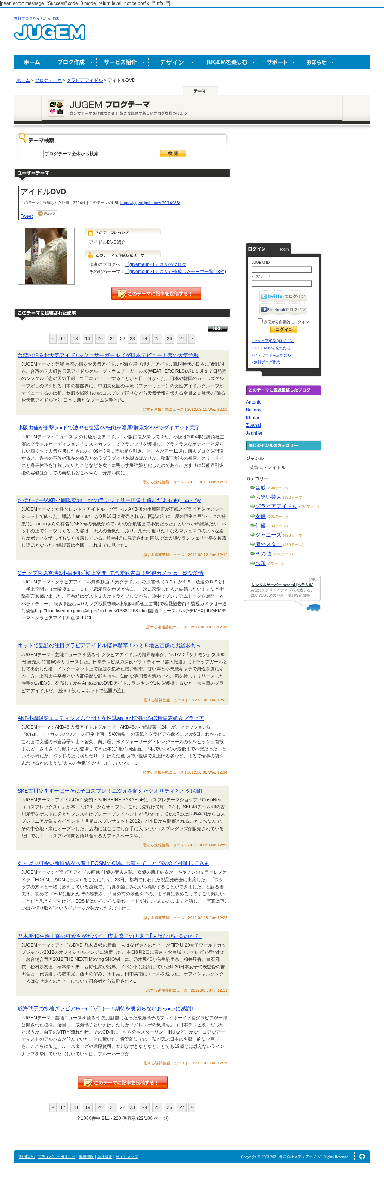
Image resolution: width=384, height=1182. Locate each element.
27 (181, 338)
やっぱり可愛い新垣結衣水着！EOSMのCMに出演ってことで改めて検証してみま (113, 863)
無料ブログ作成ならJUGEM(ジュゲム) (50, 37)
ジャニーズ (268, 535)
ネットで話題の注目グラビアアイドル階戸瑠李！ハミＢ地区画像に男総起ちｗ (109, 645)
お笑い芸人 (268, 497)
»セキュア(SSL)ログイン (273, 341)
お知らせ (318, 62)
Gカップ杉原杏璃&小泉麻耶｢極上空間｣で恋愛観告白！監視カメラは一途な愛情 (111, 573)
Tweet (27, 216)
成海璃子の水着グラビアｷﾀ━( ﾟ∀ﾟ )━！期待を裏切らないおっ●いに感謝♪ (106, 1008)
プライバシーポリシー (56, 1157)
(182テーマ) (293, 497)
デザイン (173, 62)
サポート (279, 62)
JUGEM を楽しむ (228, 62)
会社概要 (104, 1157)
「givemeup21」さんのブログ (155, 264)
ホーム (32, 62)
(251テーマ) (277, 516)
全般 (260, 487)
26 (169, 338)
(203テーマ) (277, 526)
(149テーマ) (283, 554)
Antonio (254, 402)
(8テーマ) (275, 564)
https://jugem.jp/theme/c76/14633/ (150, 203)
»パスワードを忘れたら (271, 355)
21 (112, 338)
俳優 (260, 525)
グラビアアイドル (276, 506)
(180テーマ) (293, 545)
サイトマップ (127, 1157)
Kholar (253, 417)
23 (132, 338)
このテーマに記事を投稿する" (123, 1082)
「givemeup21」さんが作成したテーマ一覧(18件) (175, 271)
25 (157, 338)
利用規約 (27, 1157)
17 (63, 338)
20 (100, 338)
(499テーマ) (277, 488)
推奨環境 (86, 1157)
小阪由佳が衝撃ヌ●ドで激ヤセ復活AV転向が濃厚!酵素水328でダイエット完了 (109, 427)
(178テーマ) (309, 507)
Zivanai (253, 425)
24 (144, 338)
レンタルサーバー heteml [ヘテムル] (283, 585)
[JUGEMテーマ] (200, 90)
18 (75, 338)
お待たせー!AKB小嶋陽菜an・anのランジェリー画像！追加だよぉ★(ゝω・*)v (109, 500)
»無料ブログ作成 (266, 362)
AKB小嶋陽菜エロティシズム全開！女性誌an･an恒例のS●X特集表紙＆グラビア (111, 718)
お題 (260, 563)
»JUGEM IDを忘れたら (271, 348)
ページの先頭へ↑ (362, 1156)
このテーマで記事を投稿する (156, 293)
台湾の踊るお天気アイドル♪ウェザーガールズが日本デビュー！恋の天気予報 (108, 355)
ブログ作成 (73, 62)
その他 (263, 553)
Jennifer (254, 433)
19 (87, 338)
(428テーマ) (293, 535)
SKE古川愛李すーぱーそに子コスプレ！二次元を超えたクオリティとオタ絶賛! (110, 791)
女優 (260, 516)
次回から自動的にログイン (286, 322)
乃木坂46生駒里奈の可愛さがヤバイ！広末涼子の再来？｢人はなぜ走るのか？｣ (110, 936)
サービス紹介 (122, 62)
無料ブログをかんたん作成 (36, 18)
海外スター (268, 544)
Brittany (253, 409)
